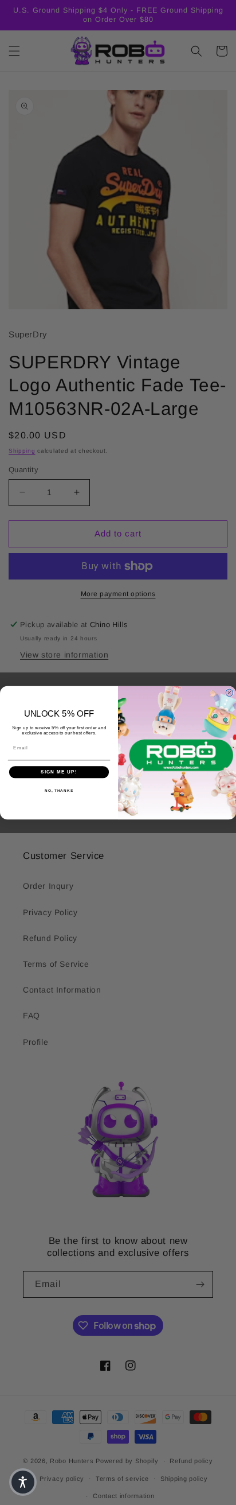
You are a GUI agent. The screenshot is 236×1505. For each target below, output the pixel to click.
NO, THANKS (59, 790)
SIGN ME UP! (59, 772)
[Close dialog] (229, 693)
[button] (23, 1482)
